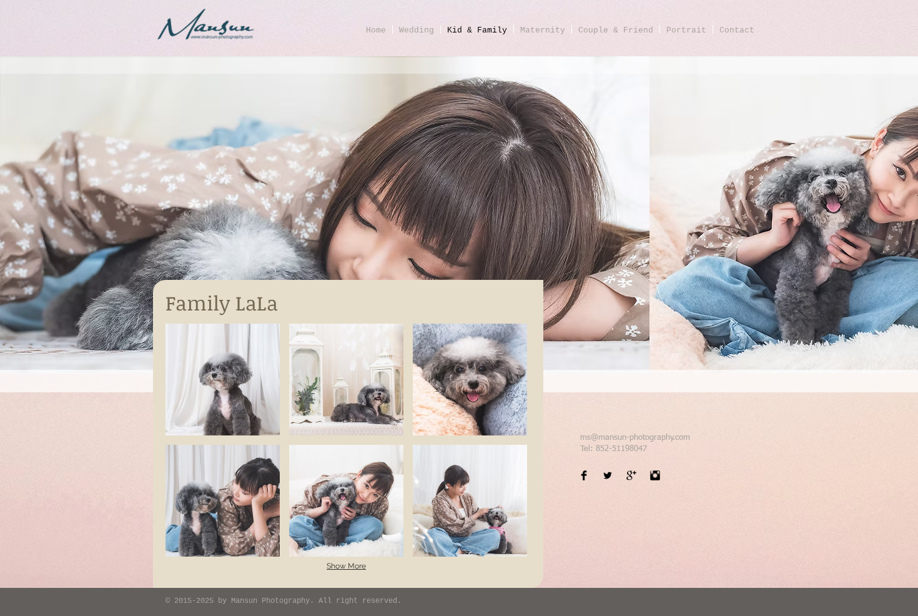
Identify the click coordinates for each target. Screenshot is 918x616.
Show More (346, 566)
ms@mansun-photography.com (635, 438)
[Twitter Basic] (608, 475)
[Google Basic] (631, 475)
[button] (222, 379)
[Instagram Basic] (655, 475)
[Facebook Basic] (584, 475)
